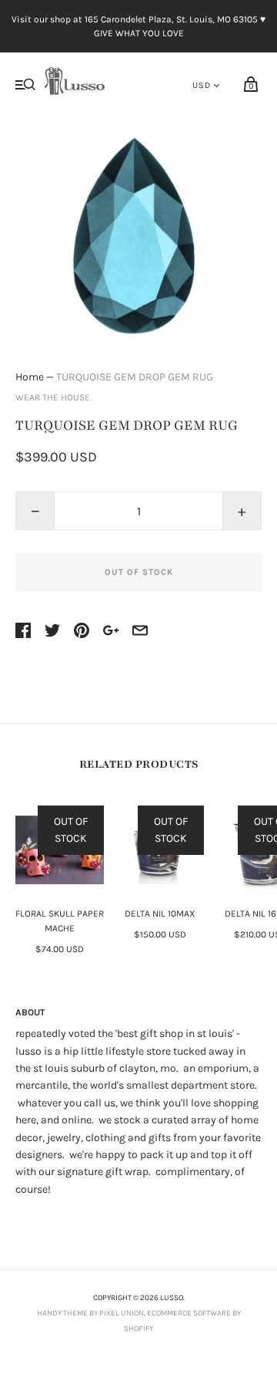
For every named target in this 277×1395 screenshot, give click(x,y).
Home (29, 376)
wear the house (52, 397)
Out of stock (139, 572)
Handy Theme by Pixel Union (90, 1313)
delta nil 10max (160, 913)
